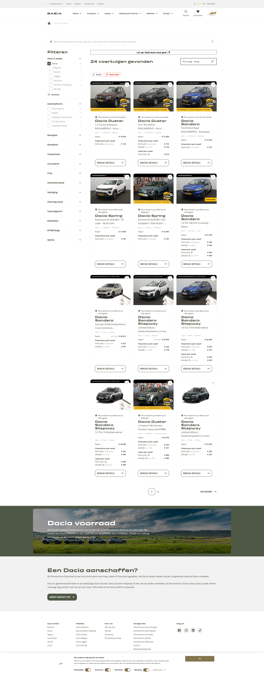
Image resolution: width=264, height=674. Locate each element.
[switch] (108, 670)
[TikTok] (200, 630)
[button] (208, 491)
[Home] (212, 13)
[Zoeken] (212, 41)
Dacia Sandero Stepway (148, 320)
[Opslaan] (127, 84)
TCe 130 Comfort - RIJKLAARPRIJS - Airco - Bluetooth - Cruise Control (151, 128)
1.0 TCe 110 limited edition (194, 327)
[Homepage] (49, 23)
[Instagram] (186, 630)
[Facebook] (179, 630)
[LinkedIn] (193, 630)
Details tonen (158, 670)
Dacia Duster (109, 120)
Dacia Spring (108, 215)
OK (200, 659)
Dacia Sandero (190, 122)
